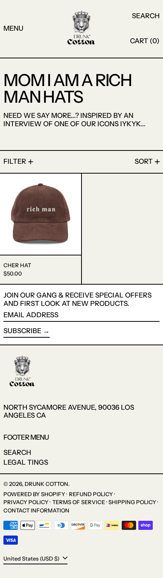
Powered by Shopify (34, 494)
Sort (144, 161)
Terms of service (78, 502)
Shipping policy (132, 502)
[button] (146, 16)
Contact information (36, 510)
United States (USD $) (32, 558)
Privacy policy (26, 502)
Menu (13, 28)
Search (17, 452)
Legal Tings (25, 462)
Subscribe (22, 331)
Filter (14, 161)
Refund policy (91, 494)
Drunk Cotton (46, 484)
